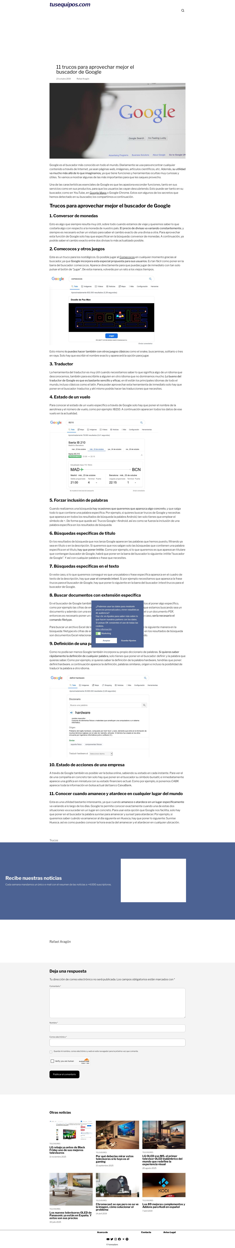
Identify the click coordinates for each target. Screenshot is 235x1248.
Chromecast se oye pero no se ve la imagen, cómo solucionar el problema (117, 1207)
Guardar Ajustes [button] (128, 640)
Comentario (55, 986)
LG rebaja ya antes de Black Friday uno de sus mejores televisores (67, 1150)
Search (182, 10)
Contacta (146, 1232)
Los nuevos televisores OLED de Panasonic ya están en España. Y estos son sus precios (71, 1215)
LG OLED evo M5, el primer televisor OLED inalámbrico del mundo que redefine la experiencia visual (162, 1160)
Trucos (54, 840)
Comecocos (127, 257)
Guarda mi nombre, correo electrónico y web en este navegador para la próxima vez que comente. (96, 1051)
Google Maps (98, 192)
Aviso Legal (169, 1232)
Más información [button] (104, 629)
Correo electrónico (58, 1037)
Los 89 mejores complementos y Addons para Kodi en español (163, 1205)
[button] (98, 633)
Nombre (54, 1023)
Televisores (55, 1144)
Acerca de (102, 1232)
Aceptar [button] (106, 640)
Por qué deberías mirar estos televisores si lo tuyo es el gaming (115, 1159)
